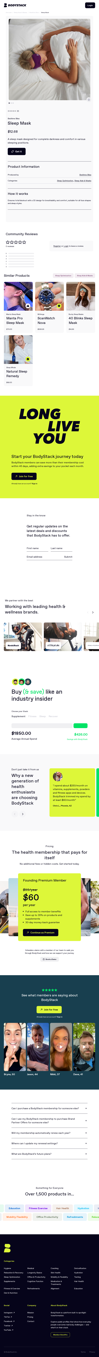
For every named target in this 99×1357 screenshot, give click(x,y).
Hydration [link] (78, 1272)
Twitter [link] (7, 1325)
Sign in (34, 483)
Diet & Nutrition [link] (11, 1292)
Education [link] (78, 1288)
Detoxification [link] (80, 1268)
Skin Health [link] (55, 1272)
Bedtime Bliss (14, 118)
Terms (83, 1352)
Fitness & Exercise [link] (12, 1288)
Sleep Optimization (65, 180)
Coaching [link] (54, 1268)
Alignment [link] (55, 1288)
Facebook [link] (8, 1321)
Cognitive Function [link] (35, 1281)
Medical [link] (30, 1268)
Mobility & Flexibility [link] (59, 1277)
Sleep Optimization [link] (12, 1277)
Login (66, 246)
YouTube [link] (7, 1330)
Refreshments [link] (33, 1288)
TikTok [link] (7, 1317)
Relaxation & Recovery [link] (13, 1272)
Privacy (92, 1352)
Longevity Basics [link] (34, 1272)
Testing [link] (77, 1277)
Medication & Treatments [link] (56, 1282)
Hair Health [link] (79, 1281)
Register (57, 246)
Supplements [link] (9, 1281)
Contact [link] (30, 1321)
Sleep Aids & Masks (82, 180)
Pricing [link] (30, 1317)
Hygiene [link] (7, 1268)
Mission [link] (30, 1312)
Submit (68, 556)
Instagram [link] (8, 1312)
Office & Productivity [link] (36, 1277)
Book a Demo (51, 959)
